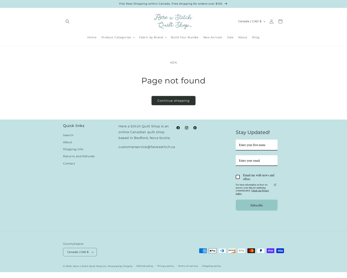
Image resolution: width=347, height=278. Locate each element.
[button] (67, 21)
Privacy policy (165, 266)
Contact (69, 163)
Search (68, 135)
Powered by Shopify (120, 266)
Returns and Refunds (79, 156)
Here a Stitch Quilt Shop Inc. (90, 266)
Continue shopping (173, 100)
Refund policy (145, 266)
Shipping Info (73, 149)
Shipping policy (211, 266)
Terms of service (188, 266)
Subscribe (256, 205)
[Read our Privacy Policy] (275, 184)
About (67, 142)
